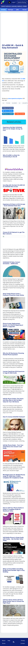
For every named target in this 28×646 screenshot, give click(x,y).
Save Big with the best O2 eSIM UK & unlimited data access (14, 185)
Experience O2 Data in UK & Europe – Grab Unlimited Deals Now (14, 205)
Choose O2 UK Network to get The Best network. (13, 233)
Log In (13, 2)
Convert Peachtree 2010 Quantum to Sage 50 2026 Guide (13, 372)
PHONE (8, 103)
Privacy (23, 640)
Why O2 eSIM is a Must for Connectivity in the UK (11, 156)
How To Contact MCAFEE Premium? (14, 417)
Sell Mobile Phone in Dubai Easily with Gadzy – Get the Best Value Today (13, 539)
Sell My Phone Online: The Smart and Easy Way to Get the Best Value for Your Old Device (13, 400)
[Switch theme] (9, 2)
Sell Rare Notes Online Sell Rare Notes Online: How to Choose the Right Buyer (13, 601)
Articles (3, 9)
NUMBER (14, 103)
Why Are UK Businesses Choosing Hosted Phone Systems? (13, 353)
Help (9, 640)
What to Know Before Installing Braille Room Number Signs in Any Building (14, 570)
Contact (23, 643)
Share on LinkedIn (8, 113)
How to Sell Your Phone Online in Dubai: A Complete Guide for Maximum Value (13, 509)
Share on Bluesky (8, 111)
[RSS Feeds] (13, 642)
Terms (3, 643)
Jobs (17, 9)
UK (19, 103)
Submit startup (22, 2)
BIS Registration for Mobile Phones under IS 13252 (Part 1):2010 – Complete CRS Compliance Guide (14, 476)
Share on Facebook (8, 108)
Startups (10, 9)
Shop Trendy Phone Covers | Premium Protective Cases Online (13, 294)
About (3, 640)
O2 (3, 103)
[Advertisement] (14, 29)
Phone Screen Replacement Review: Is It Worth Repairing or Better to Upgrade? (13, 325)
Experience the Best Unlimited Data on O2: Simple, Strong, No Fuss (12, 128)
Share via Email (20, 113)
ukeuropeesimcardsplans (15, 98)
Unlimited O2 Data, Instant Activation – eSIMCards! (11, 262)
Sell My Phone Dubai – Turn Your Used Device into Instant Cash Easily (13, 446)
